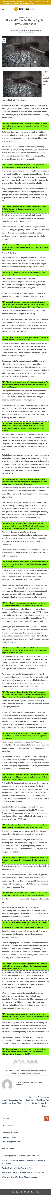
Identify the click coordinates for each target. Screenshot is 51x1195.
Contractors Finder (10, 1132)
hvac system (22, 1073)
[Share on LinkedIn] (36, 1062)
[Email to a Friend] (28, 1062)
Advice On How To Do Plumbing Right (17, 1168)
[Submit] (46, 1118)
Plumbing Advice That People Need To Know (20, 1155)
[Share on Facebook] (19, 1062)
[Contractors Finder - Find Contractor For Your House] (25, 8)
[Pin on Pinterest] (32, 1062)
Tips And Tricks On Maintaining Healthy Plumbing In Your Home (23, 1161)
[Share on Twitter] (23, 1062)
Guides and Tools (25, 17)
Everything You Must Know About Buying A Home (23, 1172)
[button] (3, 9)
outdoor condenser (33, 1073)
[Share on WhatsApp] (15, 1062)
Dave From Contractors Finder (29, 31)
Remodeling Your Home (12, 1141)
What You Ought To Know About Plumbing (19, 1177)
